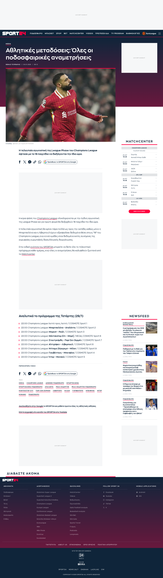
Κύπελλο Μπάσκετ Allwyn (46, 519)
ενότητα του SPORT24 (42, 247)
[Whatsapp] (39, 162)
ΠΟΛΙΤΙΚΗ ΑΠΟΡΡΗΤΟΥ (107, 544)
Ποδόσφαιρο (36, 33)
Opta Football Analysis (79, 507)
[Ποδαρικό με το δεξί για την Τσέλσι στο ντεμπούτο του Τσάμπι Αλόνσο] (151, 350)
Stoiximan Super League (46, 492)
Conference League (44, 511)
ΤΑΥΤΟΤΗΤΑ (51, 544)
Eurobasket (41, 538)
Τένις (6, 503)
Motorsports (8, 515)
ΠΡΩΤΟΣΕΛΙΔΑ (102, 33)
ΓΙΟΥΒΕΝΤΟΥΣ (77, 390)
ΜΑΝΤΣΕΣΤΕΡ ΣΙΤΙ (26, 390)
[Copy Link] (34, 162)
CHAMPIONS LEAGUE (35, 383)
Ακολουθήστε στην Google (31, 406)
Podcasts (73, 530)
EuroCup (40, 534)
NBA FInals (41, 530)
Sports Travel (75, 523)
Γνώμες (73, 526)
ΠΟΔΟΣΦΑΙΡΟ (128, 345)
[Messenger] (29, 162)
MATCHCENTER (77, 33)
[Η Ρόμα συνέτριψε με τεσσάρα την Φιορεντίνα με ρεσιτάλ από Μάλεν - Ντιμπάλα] (151, 385)
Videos (72, 496)
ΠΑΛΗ (125, 362)
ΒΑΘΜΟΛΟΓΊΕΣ (133, 33)
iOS (140, 496)
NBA (38, 526)
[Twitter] (24, 162)
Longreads (74, 534)
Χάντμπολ (7, 511)
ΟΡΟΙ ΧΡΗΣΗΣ (89, 544)
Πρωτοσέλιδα (75, 503)
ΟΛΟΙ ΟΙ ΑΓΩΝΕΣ (139, 211)
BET (65, 33)
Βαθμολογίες (75, 500)
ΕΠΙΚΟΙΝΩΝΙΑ (75, 544)
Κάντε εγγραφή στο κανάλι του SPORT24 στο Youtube (43, 412)
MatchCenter (75, 492)
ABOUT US (62, 544)
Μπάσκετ (49, 33)
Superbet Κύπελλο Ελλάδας (47, 500)
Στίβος (6, 519)
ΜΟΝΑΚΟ (22, 394)
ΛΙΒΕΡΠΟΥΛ (57, 390)
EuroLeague (41, 523)
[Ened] (81, 564)
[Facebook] (19, 162)
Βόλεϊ (6, 500)
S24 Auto (73, 519)
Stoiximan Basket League (47, 515)
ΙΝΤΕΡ (99, 390)
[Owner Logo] (81, 556)
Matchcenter (28, 254)
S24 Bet (73, 515)
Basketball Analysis (77, 511)
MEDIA (21, 383)
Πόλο (6, 507)
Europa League (43, 507)
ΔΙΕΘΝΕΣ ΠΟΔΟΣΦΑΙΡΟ (55, 383)
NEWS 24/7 (73, 569)
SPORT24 (62, 569)
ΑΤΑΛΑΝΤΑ (49, 387)
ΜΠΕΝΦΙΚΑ (90, 390)
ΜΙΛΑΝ (67, 390)
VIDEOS (89, 33)
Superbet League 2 (44, 496)
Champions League (47, 218)
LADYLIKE (95, 569)
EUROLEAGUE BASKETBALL (128, 323)
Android (142, 492)
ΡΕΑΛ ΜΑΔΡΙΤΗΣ (62, 387)
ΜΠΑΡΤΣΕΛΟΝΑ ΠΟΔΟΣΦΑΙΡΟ (30, 387)
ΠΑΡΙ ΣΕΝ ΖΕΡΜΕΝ (43, 390)
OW (102, 569)
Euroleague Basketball (148, 33)
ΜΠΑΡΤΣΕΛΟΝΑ (72, 383)
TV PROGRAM (117, 33)
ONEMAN (84, 569)
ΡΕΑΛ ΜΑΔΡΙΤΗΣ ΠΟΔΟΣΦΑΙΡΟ (84, 387)
